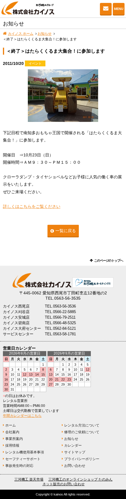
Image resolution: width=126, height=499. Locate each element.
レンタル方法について (81, 425)
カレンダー (73, 445)
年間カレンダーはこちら (22, 416)
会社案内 (12, 432)
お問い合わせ (106, 9)
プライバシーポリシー (81, 459)
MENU (118, 9)
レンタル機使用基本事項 (24, 452)
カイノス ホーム (20, 34)
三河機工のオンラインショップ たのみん (80, 479)
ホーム (10, 425)
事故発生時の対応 (19, 466)
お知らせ (45, 34)
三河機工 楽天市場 (28, 479)
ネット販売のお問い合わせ (63, 484)
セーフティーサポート (22, 459)
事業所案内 (14, 439)
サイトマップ (74, 452)
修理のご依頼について (81, 432)
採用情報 (12, 445)
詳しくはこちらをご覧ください (31, 206)
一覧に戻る (65, 230)
